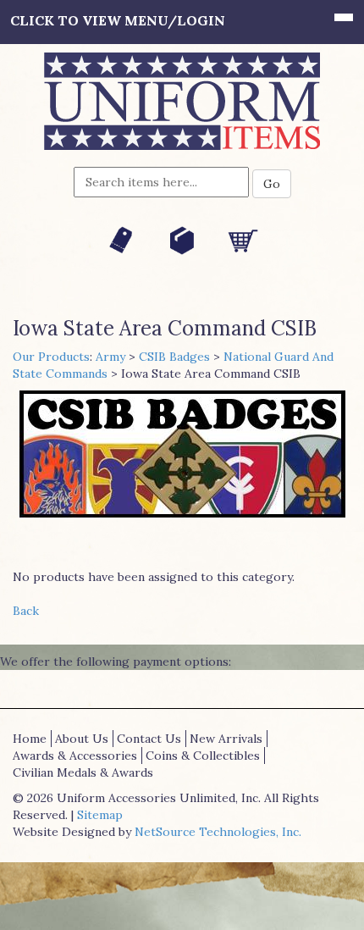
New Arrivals (226, 738)
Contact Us (149, 738)
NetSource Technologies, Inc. (218, 831)
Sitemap (100, 814)
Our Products (51, 356)
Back (26, 610)
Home (30, 738)
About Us (81, 738)
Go (271, 183)
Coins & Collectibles (203, 755)
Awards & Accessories (75, 755)
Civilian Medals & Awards (83, 772)
